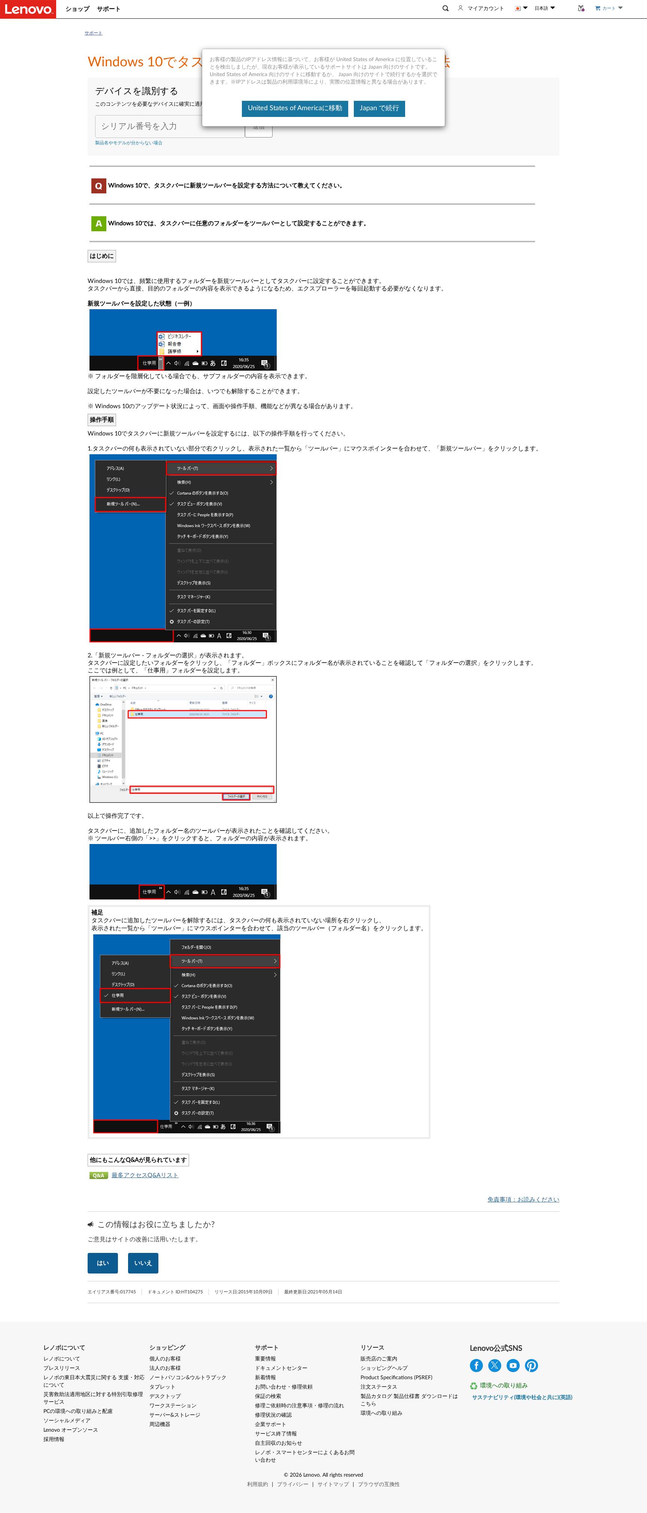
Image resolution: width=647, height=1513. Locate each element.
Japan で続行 (379, 108)
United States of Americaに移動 (295, 108)
